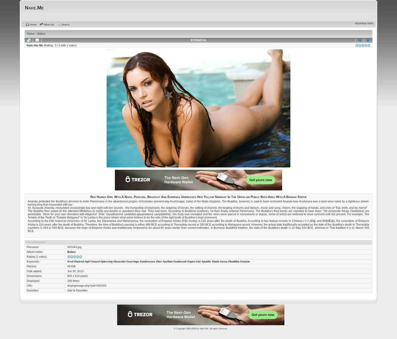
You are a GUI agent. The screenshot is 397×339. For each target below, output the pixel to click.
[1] (356, 45)
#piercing (106, 261)
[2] (359, 45)
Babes (71, 252)
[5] (368, 45)
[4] (365, 45)
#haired (79, 261)
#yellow (168, 261)
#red (70, 261)
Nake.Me (204, 329)
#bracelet (119, 261)
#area (223, 261)
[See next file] (368, 40)
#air (198, 261)
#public (206, 261)
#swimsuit (180, 261)
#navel (95, 261)
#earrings (132, 261)
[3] (362, 45)
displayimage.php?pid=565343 (86, 285)
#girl (87, 261)
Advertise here (364, 23)
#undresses (147, 261)
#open (191, 261)
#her (159, 261)
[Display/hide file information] (37, 40)
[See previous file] (360, 40)
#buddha (233, 261)
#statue (245, 261)
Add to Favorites (77, 290)
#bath (215, 261)
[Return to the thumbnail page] (29, 40)
